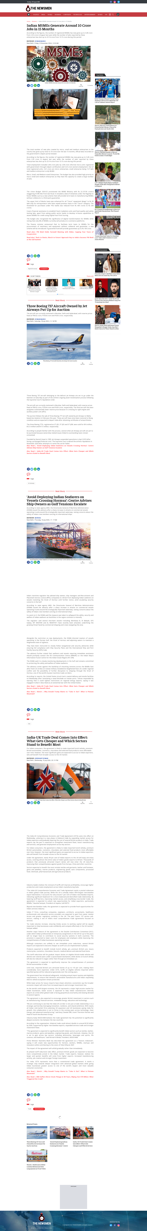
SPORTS (100, 14)
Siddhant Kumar (41, 758)
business (34, 21)
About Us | (34, 1228)
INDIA (43, 14)
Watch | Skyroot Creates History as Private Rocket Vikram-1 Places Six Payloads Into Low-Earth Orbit (106, 127)
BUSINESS (58, 14)
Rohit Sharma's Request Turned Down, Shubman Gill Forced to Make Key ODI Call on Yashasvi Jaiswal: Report (107, 100)
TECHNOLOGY (77, 14)
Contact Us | (40, 1228)
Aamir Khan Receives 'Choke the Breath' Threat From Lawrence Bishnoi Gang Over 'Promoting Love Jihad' (108, 300)
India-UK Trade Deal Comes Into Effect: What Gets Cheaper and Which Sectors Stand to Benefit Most (60, 800)
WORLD (50, 14)
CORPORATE (67, 14)
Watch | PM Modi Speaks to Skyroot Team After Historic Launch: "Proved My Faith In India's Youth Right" (107, 153)
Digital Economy (32, 268)
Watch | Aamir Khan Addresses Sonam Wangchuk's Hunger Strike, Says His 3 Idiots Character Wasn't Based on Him (107, 327)
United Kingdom (39, 1109)
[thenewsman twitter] (118, 2)
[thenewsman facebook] (111, 2)
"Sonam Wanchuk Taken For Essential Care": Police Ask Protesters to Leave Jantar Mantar (107, 237)
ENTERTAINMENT (89, 14)
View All (90, 276)
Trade (29, 1109)
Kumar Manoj (40, 41)
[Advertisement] (83, 8)
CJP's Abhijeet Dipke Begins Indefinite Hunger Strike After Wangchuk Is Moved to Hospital (107, 184)
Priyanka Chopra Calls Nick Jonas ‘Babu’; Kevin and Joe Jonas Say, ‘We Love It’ (107, 274)
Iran (29, 723)
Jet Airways (31, 483)
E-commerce (44, 268)
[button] (113, 14)
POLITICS (36, 14)
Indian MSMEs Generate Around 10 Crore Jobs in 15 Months (60, 83)
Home (28, 21)
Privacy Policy (48, 1228)
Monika (38, 518)
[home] (28, 14)
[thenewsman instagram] (114, 2)
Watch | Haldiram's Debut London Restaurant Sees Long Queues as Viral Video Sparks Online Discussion (36, 1167)
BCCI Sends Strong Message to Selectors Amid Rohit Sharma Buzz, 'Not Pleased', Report (107, 211)
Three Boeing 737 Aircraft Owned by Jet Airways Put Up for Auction (60, 361)
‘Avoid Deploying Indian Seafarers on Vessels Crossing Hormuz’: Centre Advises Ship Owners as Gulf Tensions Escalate (60, 559)
